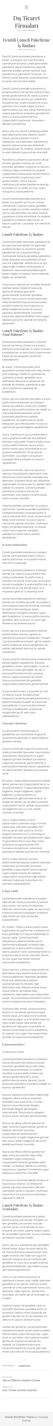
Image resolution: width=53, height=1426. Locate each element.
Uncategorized (24, 1366)
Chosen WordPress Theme (19, 1417)
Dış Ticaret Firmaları (26, 21)
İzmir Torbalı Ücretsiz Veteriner (19, 1390)
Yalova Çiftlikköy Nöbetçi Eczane (21, 1380)
